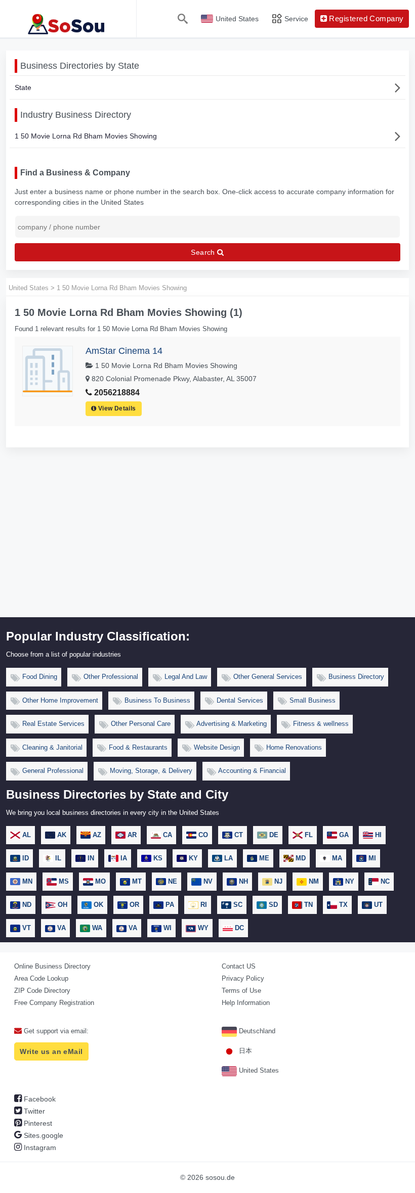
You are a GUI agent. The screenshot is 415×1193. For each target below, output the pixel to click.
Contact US (239, 966)
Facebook (39, 1099)
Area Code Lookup (41, 978)
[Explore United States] (68, 18)
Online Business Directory (52, 966)
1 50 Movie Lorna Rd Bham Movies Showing (86, 136)
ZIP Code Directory (42, 990)
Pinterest (37, 1123)
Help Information (246, 1002)
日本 (244, 1050)
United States (258, 1070)
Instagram (39, 1147)
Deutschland (256, 1031)
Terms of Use (241, 990)
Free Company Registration (54, 1002)
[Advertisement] (207, 541)
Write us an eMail (51, 1051)
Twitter (33, 1111)
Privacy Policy (243, 978)
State (23, 87)
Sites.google (42, 1135)
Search (204, 252)
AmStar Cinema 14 (124, 351)
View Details (116, 408)
